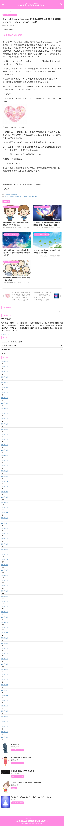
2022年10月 (4, 513)
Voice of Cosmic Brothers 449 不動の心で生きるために (16, 223)
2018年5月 (4, 596)
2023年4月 (4, 497)
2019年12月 (4, 523)
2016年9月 (4, 700)
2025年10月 (4, 387)
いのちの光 (14, 196)
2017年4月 (4, 664)
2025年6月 (4, 408)
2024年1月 (4, 476)
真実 (33, 196)
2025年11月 (4, 382)
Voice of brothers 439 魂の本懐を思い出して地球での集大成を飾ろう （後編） (16, 252)
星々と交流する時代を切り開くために (32, 5)
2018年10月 (4, 570)
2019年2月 (4, 549)
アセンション (7, 196)
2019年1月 (4, 554)
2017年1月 (4, 680)
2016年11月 (4, 690)
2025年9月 (4, 393)
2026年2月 (4, 372)
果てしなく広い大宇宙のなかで (22, 771)
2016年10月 (4, 695)
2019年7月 (4, 528)
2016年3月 (4, 732)
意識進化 (26, 196)
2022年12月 (4, 502)
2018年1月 (4, 617)
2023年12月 (4, 481)
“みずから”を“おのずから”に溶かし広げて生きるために (32, 797)
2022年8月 (4, 518)
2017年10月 (4, 633)
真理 (36, 196)
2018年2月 (4, 612)
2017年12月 (4, 622)
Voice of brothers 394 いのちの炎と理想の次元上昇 (47, 251)
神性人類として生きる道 (32, 818)
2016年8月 (4, 706)
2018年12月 (4, 560)
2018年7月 (4, 586)
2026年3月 (4, 366)
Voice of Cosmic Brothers (10, 194)
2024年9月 (4, 440)
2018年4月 (4, 601)
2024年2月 (4, 471)
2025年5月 (4, 413)
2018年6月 (4, 591)
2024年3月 (4, 466)
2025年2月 (4, 429)
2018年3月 (4, 607)
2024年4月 (4, 460)
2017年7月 (4, 648)
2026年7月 (4, 361)
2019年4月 (4, 539)
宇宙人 (21, 196)
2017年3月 (4, 669)
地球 (18, 196)
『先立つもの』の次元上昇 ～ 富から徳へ (26, 782)
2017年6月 (4, 654)
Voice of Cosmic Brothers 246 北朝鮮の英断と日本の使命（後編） (47, 223)
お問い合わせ (5, 334)
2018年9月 (4, 575)
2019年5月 (4, 533)
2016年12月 (4, 685)
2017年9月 (4, 638)
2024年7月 (4, 445)
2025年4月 (4, 419)
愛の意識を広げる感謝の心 (21, 757)
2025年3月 (4, 424)
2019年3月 (4, 544)
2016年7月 (4, 711)
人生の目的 (15, 744)
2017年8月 (4, 643)
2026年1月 (4, 377)
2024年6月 (4, 450)
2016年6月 (4, 716)
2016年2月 (4, 737)
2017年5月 (4, 659)
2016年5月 (4, 721)
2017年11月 (4, 627)
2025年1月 (4, 434)
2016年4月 (4, 727)
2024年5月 (4, 455)
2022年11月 (4, 507)
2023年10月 (4, 492)
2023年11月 (4, 487)
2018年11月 (4, 565)
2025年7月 (4, 403)
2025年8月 (4, 398)
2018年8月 (4, 580)
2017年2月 (4, 674)
